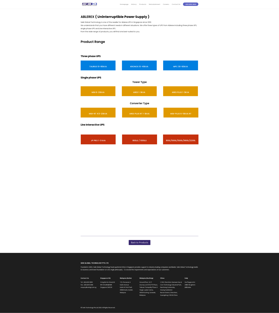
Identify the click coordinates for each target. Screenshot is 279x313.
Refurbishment (154, 4)
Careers (166, 4)
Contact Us (176, 4)
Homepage (124, 4)
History (134, 4)
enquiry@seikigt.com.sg (88, 287)
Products (142, 4)
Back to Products (139, 242)
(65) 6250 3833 (88, 282)
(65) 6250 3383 (88, 285)
